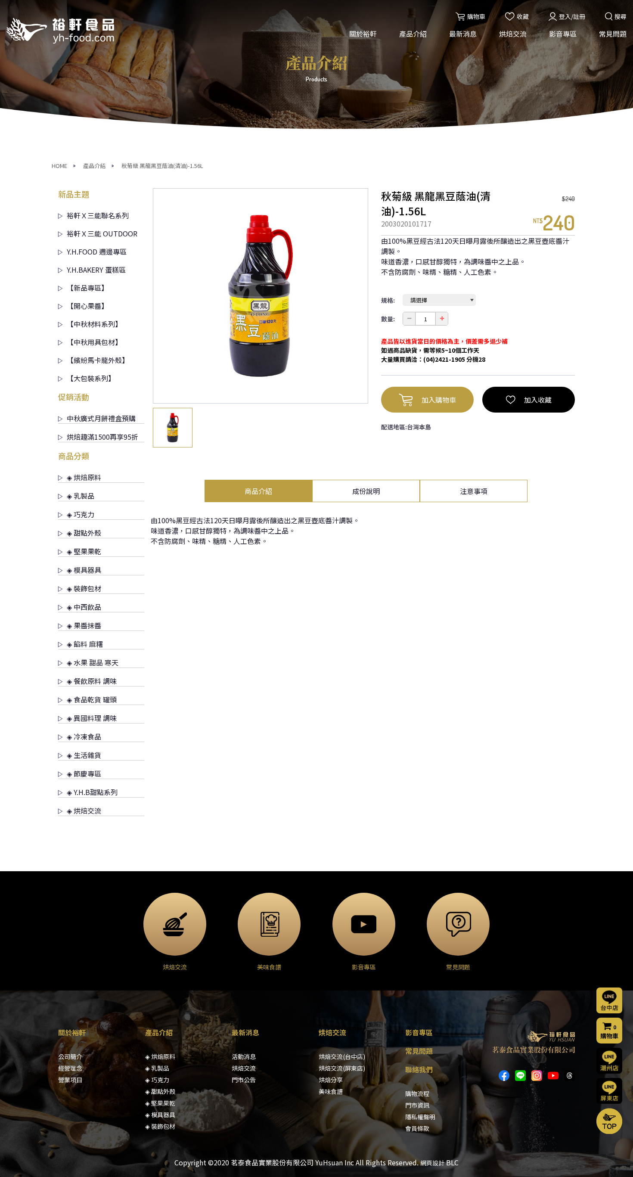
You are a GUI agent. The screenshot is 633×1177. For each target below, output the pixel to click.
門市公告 (244, 1079)
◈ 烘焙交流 (84, 810)
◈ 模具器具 (84, 570)
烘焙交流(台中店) (342, 1056)
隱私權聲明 (420, 1116)
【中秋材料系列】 (94, 324)
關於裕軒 (363, 33)
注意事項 (473, 491)
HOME (59, 165)
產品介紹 (413, 33)
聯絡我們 (419, 1069)
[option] (260, 296)
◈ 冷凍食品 (84, 736)
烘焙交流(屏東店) (342, 1068)
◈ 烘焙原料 (84, 477)
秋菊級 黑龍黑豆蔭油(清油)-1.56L (162, 165)
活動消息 (244, 1056)
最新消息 (463, 33)
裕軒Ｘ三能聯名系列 (98, 215)
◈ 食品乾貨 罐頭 (92, 699)
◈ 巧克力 (80, 514)
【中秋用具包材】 (94, 342)
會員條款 (417, 1128)
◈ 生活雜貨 (84, 755)
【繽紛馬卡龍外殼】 (98, 360)
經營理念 (70, 1068)
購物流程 (417, 1093)
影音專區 (563, 33)
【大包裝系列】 (91, 378)
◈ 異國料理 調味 (92, 718)
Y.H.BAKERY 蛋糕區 (96, 269)
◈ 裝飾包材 (84, 588)
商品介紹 (258, 491)
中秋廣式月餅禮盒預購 (101, 418)
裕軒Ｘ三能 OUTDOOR (102, 233)
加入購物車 (439, 399)
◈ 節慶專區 (84, 773)
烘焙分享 (331, 1079)
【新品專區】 (87, 288)
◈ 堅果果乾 (84, 551)
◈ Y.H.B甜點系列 (92, 792)
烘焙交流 (513, 33)
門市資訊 (417, 1105)
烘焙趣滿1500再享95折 (102, 437)
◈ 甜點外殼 (84, 533)
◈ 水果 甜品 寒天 (92, 662)
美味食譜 (331, 1091)
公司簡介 (70, 1056)
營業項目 (70, 1079)
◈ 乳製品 (80, 496)
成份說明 (366, 491)
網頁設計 (432, 1162)
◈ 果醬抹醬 (84, 625)
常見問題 (613, 33)
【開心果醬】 (87, 306)
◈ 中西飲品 (84, 607)
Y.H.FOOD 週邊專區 (97, 251)
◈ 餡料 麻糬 (85, 644)
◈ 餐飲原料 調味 (92, 681)
